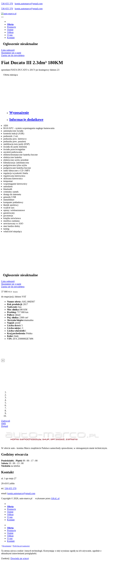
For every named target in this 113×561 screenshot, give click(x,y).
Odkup (10, 32)
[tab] (59, 113)
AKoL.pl (55, 498)
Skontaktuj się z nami (11, 52)
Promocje (11, 27)
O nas (10, 35)
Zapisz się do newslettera (12, 55)
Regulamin (6, 546)
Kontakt (11, 37)
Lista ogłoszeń (8, 50)
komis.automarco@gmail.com (29, 3)
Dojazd (4, 426)
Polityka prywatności (21, 546)
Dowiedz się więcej (20, 558)
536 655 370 (7, 3)
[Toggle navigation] (2, 17)
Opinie (10, 29)
